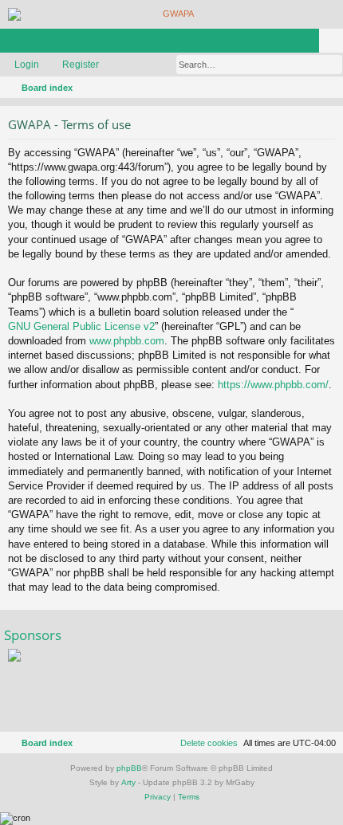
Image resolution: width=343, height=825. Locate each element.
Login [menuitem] (310, 44)
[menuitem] (328, 87)
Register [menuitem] (334, 44)
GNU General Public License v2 (81, 326)
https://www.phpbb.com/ (273, 385)
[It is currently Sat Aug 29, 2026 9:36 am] (308, 87)
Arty (128, 782)
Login (26, 64)
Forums (39, 44)
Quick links (15, 44)
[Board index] (171, 14)
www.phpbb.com (126, 341)
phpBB (129, 768)
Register (80, 64)
